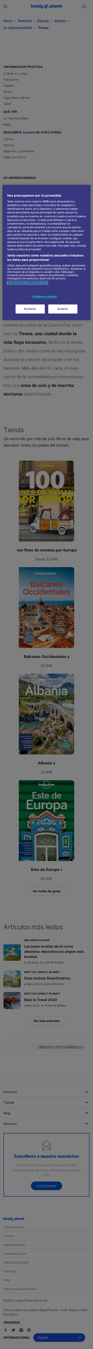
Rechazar (30, 308)
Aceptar (63, 308)
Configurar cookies (44, 296)
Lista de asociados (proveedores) (27, 283)
